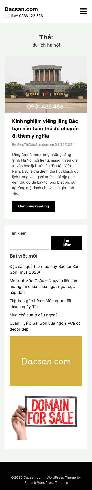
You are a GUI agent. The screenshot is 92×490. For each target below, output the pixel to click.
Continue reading (33, 206)
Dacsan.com (21, 9)
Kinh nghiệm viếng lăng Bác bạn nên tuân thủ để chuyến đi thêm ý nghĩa (45, 128)
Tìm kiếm (18, 233)
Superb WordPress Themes (46, 482)
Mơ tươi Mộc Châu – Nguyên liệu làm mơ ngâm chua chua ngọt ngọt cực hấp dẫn (44, 286)
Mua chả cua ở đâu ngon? (33, 314)
